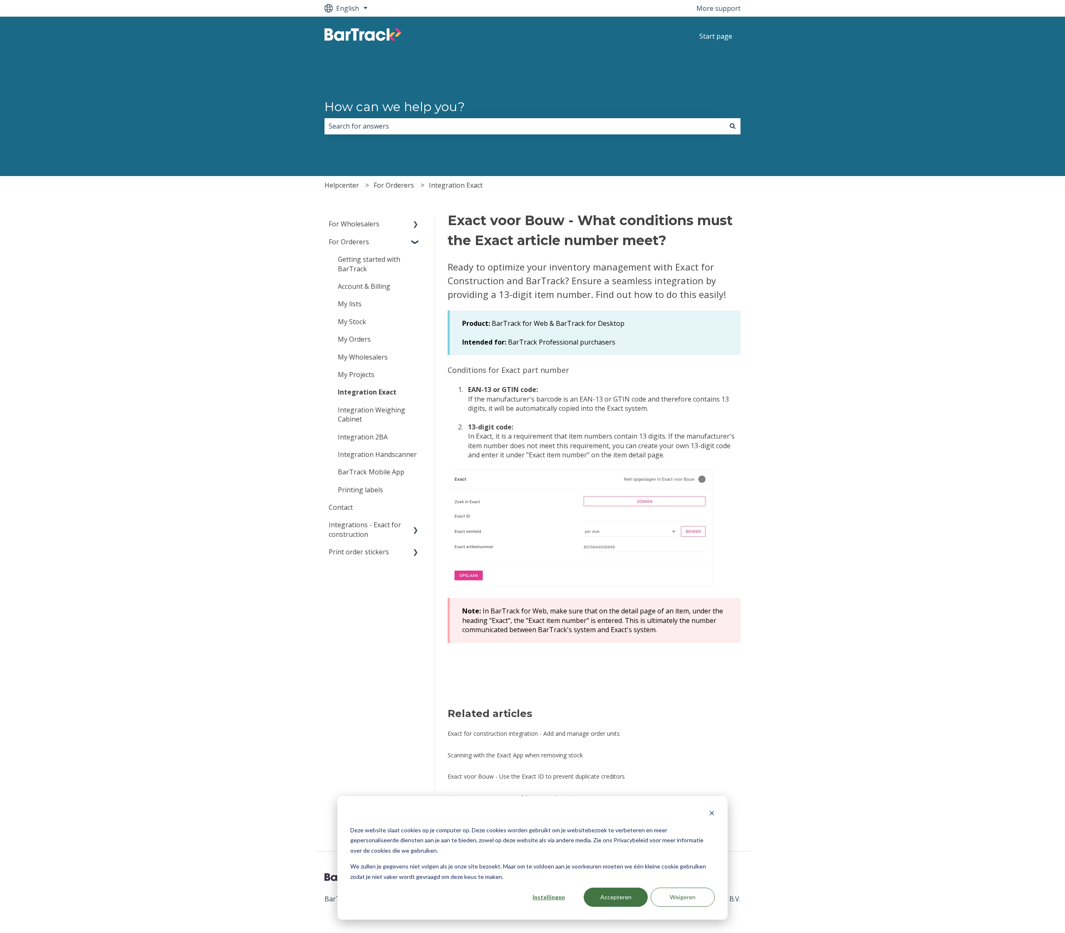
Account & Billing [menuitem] (364, 286)
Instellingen (548, 897)
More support (718, 8)
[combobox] (524, 126)
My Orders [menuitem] (354, 339)
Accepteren (616, 897)
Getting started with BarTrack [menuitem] (369, 264)
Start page (715, 36)
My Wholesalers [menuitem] (363, 357)
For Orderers (394, 185)
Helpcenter (341, 185)
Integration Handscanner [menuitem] (377, 454)
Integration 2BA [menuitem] (363, 437)
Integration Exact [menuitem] (367, 392)
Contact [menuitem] (341, 507)
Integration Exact (456, 185)
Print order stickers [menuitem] (359, 551)
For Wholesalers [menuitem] (354, 223)
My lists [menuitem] (350, 303)
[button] (415, 224)
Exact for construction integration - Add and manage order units (534, 733)
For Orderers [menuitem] (349, 241)
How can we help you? (394, 106)
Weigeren (683, 897)
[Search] (733, 126)
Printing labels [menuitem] (360, 489)
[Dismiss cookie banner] (712, 814)
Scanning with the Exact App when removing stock (515, 755)
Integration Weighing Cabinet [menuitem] (371, 414)
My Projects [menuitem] (356, 374)
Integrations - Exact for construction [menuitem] (365, 529)
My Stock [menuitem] (352, 321)
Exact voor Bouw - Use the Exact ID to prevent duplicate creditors (536, 776)
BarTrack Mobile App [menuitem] (371, 471)
